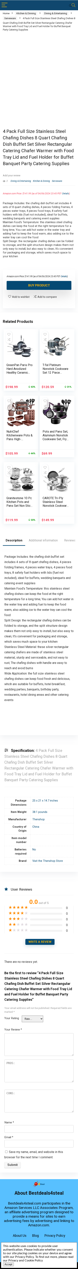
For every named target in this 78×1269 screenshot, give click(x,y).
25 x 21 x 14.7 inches (45, 800)
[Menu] (4, 5)
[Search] (72, 5)
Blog (35, 1236)
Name (9, 1122)
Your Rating (11, 1018)
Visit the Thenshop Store (47, 861)
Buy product (39, 285)
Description (14, 540)
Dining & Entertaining (55, 13)
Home (6, 13)
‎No (34, 849)
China (35, 826)
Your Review (13, 1029)
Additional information (43, 540)
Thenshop (38, 819)
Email (8, 1137)
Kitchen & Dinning (26, 13)
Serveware (10, 18)
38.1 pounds (39, 812)
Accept (8, 1264)
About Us (20, 1236)
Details (65, 193)
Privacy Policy (54, 1236)
